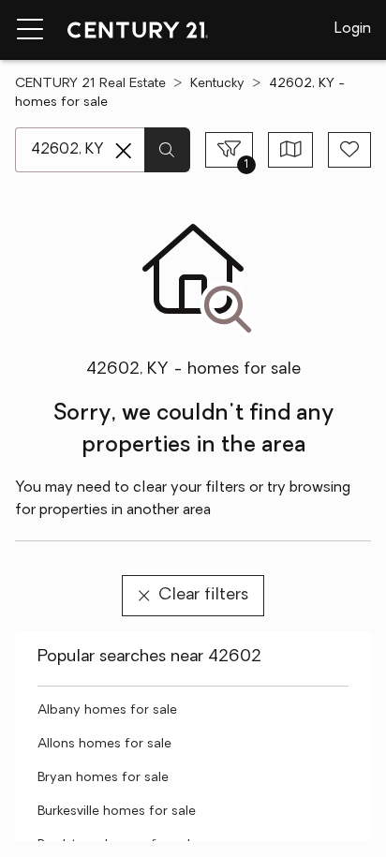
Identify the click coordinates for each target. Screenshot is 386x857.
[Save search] (349, 150)
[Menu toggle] (30, 30)
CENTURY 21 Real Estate (90, 84)
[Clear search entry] (124, 151)
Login (352, 29)
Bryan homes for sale (103, 778)
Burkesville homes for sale (116, 812)
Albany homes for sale (107, 710)
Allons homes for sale (104, 744)
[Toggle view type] (291, 150)
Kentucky (217, 84)
